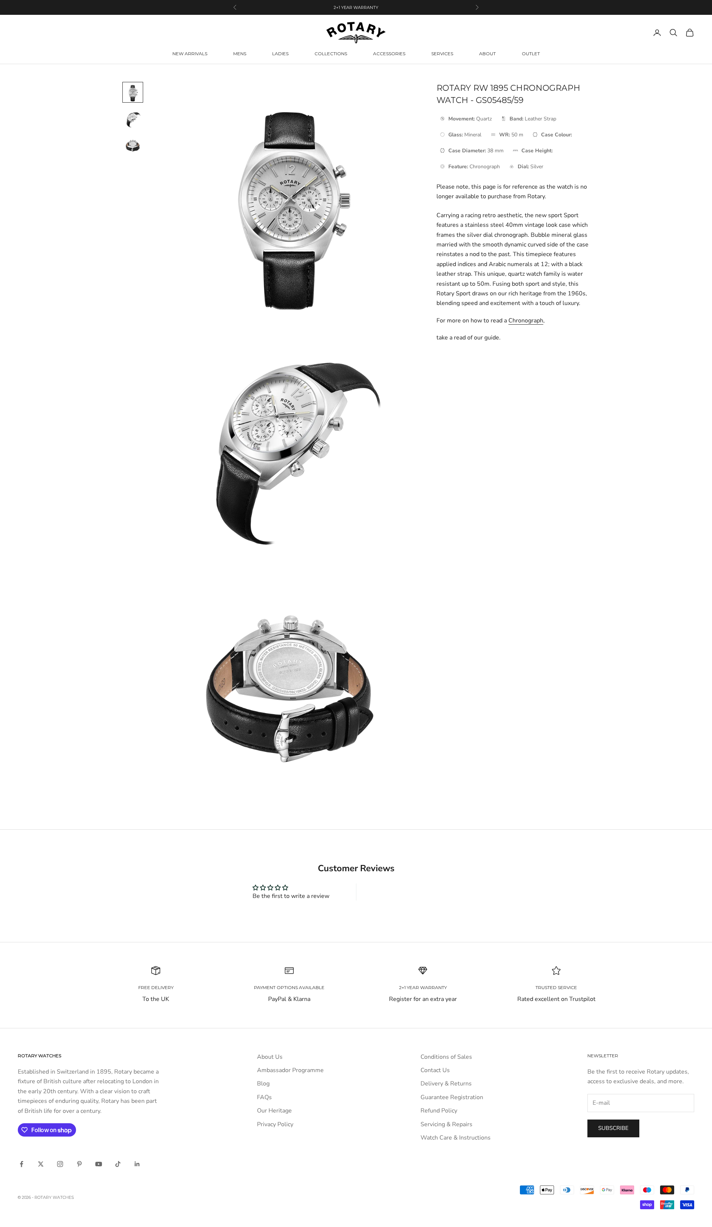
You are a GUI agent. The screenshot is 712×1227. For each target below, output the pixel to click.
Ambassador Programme (290, 1070)
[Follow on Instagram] (60, 1164)
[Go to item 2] (132, 119)
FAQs (264, 1097)
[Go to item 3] (132, 145)
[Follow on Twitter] (40, 1164)
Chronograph (525, 320)
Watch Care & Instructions (456, 1138)
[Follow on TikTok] (118, 1164)
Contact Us (435, 1070)
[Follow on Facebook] (21, 1164)
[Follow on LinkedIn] (137, 1164)
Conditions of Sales (446, 1057)
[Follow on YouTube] (98, 1164)
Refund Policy (439, 1111)
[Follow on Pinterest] (79, 1164)
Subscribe (613, 1128)
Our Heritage (274, 1111)
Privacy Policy (275, 1124)
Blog (263, 1084)
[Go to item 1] (132, 92)
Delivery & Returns (446, 1084)
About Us (270, 1057)
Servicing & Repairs (446, 1124)
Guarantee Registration (452, 1097)
